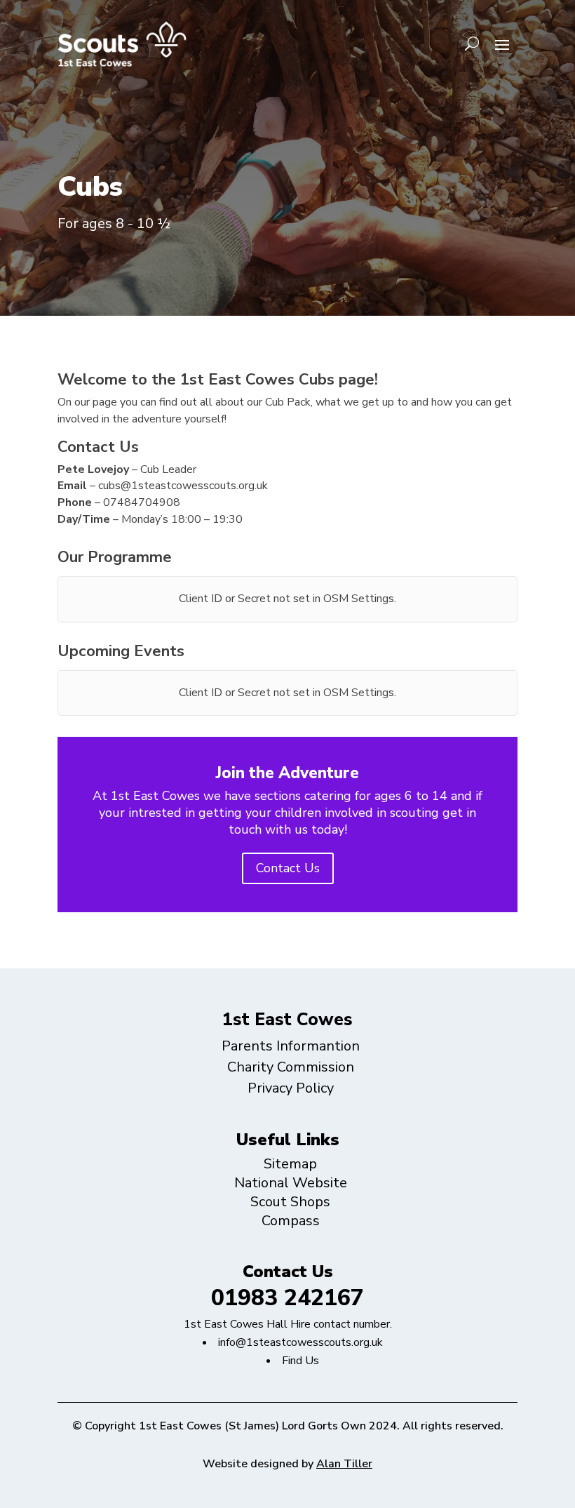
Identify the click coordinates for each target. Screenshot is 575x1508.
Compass (291, 1220)
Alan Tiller (344, 1464)
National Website (290, 1182)
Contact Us (288, 868)
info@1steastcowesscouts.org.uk (300, 1342)
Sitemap (290, 1163)
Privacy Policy (291, 1088)
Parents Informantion (291, 1045)
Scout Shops (290, 1201)
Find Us (300, 1360)
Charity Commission (290, 1066)
